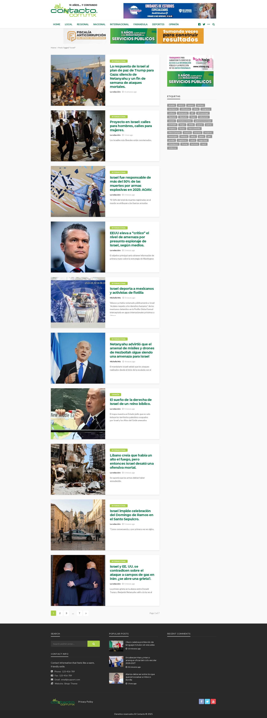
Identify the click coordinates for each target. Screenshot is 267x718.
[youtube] (213, 701)
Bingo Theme (70, 683)
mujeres (208, 132)
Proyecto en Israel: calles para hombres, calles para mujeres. (131, 126)
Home (56, 24)
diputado (183, 117)
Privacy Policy (85, 701)
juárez (209, 125)
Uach (204, 144)
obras (193, 136)
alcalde (172, 105)
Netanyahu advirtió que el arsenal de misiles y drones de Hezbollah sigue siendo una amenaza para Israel (132, 350)
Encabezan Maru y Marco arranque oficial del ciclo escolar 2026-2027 (141, 660)
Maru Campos (174, 132)
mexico (187, 132)
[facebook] (199, 24)
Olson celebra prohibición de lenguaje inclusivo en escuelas (140, 643)
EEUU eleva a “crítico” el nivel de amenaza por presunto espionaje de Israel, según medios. (129, 239)
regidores (182, 140)
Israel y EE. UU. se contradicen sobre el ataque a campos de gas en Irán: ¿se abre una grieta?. (132, 573)
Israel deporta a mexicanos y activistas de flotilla (132, 291)
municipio (173, 136)
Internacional (119, 24)
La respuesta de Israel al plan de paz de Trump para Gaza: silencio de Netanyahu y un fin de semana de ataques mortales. (132, 76)
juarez (199, 125)
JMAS (191, 125)
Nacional (99, 24)
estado (171, 121)
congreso (206, 109)
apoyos (191, 105)
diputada (172, 117)
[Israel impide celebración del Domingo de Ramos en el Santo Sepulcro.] (78, 524)
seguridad (203, 140)
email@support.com (70, 679)
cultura (172, 113)
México (184, 136)
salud (192, 140)
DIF (192, 113)
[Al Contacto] (74, 10)
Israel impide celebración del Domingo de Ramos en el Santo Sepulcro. (131, 515)
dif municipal (203, 113)
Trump (184, 144)
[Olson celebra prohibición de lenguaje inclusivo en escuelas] (116, 646)
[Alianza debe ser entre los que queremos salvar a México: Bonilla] (116, 678)
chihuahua (185, 109)
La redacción (115, 92)
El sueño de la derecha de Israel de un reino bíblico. (131, 402)
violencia (172, 148)
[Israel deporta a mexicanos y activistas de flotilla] (78, 302)
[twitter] (204, 24)
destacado (182, 113)
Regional (83, 24)
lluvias (182, 128)
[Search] (213, 24)
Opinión (174, 24)
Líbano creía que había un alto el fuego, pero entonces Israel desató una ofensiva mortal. (132, 461)
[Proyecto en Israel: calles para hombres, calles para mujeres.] (78, 135)
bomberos (173, 109)
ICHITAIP (172, 125)
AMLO (181, 105)
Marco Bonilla (194, 128)
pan (209, 136)
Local (68, 24)
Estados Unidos (184, 121)
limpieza (172, 128)
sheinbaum (173, 144)
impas (182, 125)
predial (171, 140)
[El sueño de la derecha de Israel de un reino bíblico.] (78, 413)
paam (201, 136)
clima (196, 109)
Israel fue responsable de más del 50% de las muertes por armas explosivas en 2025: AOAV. (131, 184)
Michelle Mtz (115, 298)
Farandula (141, 24)
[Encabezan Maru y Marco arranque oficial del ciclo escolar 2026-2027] (116, 661)
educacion (203, 117)
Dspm (193, 117)
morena (197, 132)
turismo (194, 144)
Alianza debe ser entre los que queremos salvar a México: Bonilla (140, 677)
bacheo (200, 105)
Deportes (158, 24)
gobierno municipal (203, 121)
